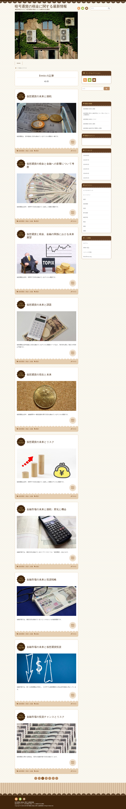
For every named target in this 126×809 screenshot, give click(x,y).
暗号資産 (85, 212)
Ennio (74, 151)
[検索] (107, 88)
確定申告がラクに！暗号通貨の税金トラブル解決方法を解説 (29, 803)
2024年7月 (86, 160)
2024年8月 (86, 155)
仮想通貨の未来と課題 (89, 109)
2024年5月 (86, 169)
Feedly (82, 8)
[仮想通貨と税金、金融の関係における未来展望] (46, 272)
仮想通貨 (21, 151)
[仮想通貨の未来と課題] (46, 340)
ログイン (85, 243)
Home (18, 63)
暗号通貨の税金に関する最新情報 (24, 802)
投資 (27, 566)
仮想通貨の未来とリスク (89, 119)
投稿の (86, 247)
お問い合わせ (86, 8)
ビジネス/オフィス (88, 190)
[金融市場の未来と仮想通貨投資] (46, 682)
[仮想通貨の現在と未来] (46, 410)
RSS (78, 8)
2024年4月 (86, 173)
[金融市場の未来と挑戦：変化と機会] (46, 547)
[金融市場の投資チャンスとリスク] (46, 752)
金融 (31, 151)
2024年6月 (86, 164)
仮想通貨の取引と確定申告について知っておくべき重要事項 (96, 113)
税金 (27, 151)
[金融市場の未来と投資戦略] (46, 615)
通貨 (37, 151)
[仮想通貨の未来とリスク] (46, 477)
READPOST (72, 142)
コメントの (87, 252)
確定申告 (85, 217)
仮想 (84, 199)
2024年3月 (86, 178)
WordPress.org (87, 256)
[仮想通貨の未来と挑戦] (46, 131)
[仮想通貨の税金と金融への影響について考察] (46, 202)
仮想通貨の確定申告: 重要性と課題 (92, 128)
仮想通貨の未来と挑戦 (89, 124)
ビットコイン (86, 195)
